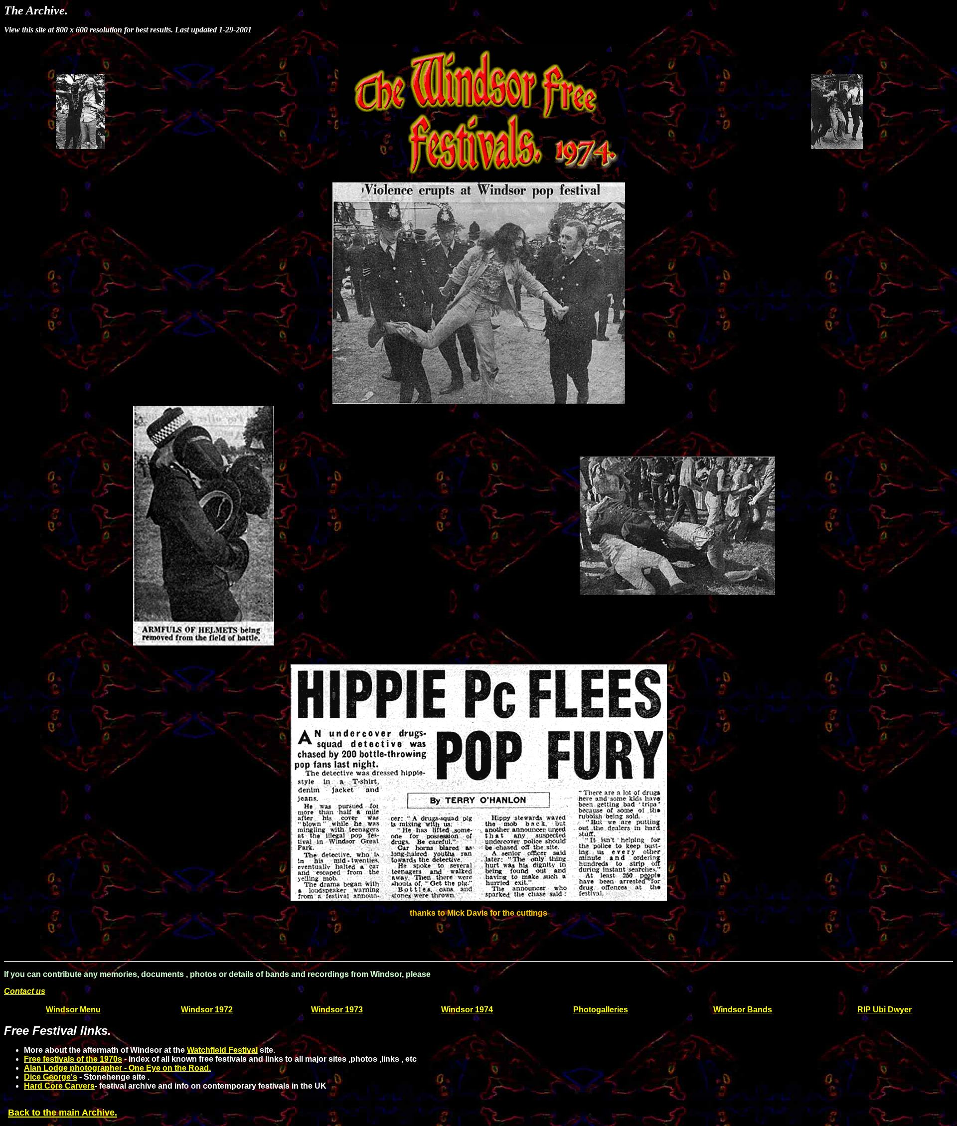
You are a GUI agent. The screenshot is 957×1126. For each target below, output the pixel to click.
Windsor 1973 (337, 1009)
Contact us (24, 991)
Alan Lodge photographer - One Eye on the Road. (117, 1068)
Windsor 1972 (207, 1009)
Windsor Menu (73, 1009)
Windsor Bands (742, 1009)
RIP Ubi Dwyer (884, 1009)
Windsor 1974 (467, 1009)
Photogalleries (600, 1009)
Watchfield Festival (222, 1050)
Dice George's (50, 1077)
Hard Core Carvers (59, 1086)
